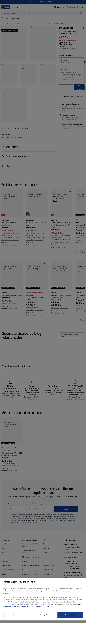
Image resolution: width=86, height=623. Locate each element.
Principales (44, 615)
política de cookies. (43, 606)
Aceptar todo (70, 615)
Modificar (16, 615)
